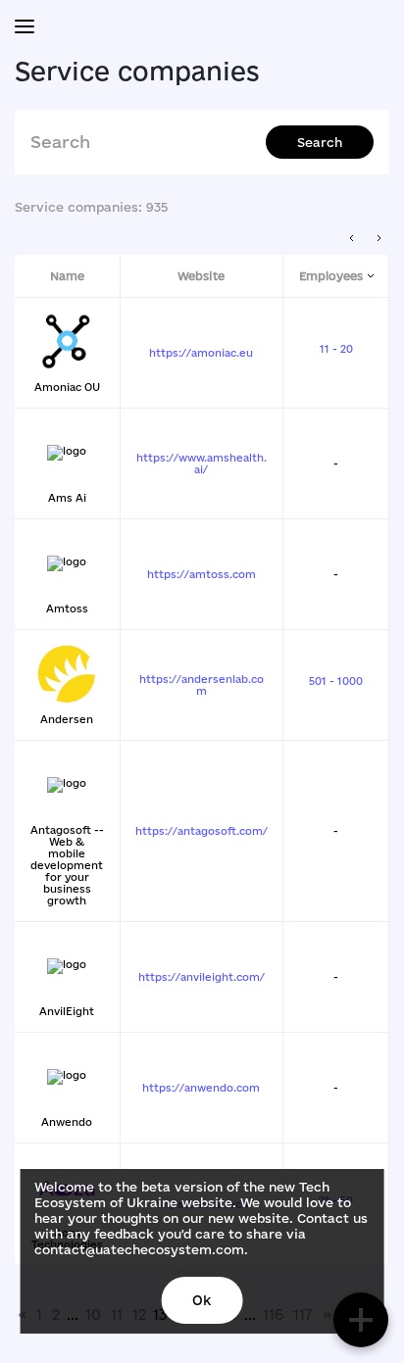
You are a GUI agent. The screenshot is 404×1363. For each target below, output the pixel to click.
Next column (379, 238)
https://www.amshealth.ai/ (201, 463)
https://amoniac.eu (201, 353)
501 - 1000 (336, 681)
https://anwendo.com (201, 1088)
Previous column (352, 238)
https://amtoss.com (201, 574)
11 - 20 (336, 349)
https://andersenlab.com (201, 685)
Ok (201, 1300)
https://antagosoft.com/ (201, 831)
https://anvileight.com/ (201, 977)
